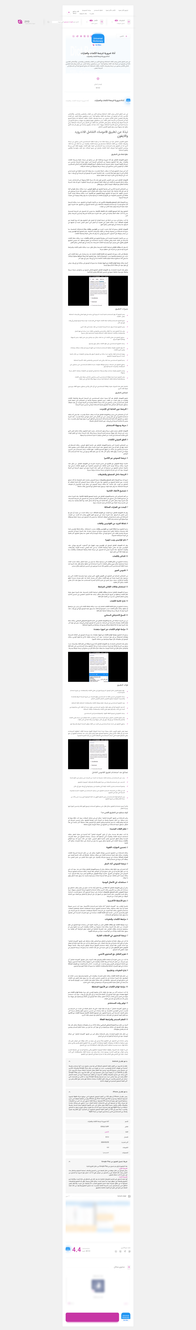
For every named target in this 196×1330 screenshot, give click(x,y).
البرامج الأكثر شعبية (123, 10)
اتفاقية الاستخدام (98, 10)
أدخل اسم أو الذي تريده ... (67, 22)
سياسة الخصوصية (86, 10)
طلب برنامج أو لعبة (76, 12)
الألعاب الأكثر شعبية (110, 10)
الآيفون (122, 36)
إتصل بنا (92, 14)
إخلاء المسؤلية (83, 14)
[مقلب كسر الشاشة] (98, 1290)
